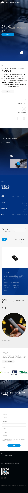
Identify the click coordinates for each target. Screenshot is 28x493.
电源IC (22, 239)
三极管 (10, 239)
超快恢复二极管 (8, 285)
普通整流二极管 (8, 282)
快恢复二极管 (16, 282)
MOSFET (16, 239)
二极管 (4, 239)
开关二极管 (7, 287)
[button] (21, 242)
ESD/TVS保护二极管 (16, 287)
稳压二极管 (7, 290)
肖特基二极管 (16, 285)
